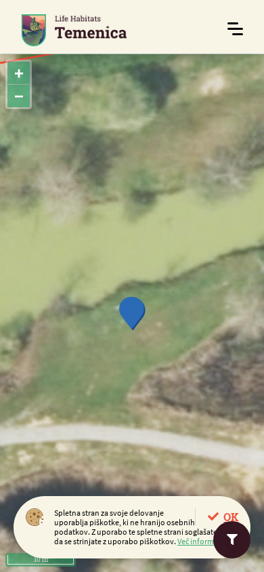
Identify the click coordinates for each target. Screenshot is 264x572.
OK (230, 517)
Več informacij (201, 541)
